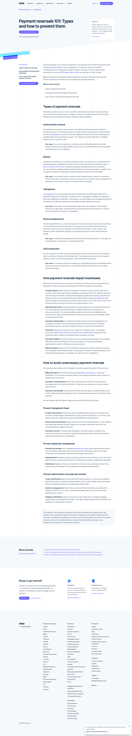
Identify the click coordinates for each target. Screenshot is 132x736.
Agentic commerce (73, 631)
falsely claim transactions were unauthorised (75, 332)
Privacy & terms (97, 639)
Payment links (47, 669)
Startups (70, 629)
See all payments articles (27, 553)
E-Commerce (71, 636)
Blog (93, 631)
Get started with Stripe (28, 32)
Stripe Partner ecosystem (75, 694)
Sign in (94, 3)
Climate (45, 642)
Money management (73, 652)
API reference (71, 706)
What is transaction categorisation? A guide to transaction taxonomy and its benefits (74, 555)
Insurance (70, 669)
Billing (45, 634)
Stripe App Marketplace (74, 691)
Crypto (45, 647)
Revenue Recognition (49, 679)
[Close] (128, 726)
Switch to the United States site (96, 731)
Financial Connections (50, 654)
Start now (23, 598)
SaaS (69, 657)
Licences (94, 646)
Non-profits (71, 674)
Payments (37, 9)
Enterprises (71, 626)
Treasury (46, 689)
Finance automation (73, 642)
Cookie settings (97, 651)
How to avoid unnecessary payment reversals (27, 77)
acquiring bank (55, 134)
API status (70, 708)
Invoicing (46, 659)
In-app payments (72, 647)
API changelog (71, 711)
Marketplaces (71, 649)
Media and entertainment (75, 672)
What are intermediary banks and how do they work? (62, 550)
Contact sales (105, 3)
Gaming (69, 664)
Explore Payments (73, 598)
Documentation (72, 703)
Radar (45, 677)
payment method (55, 67)
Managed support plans (99, 681)
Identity (45, 657)
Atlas (44, 629)
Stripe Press (95, 668)
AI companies (71, 659)
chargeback (49, 194)
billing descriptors (88, 373)
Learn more (95, 36)
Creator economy (72, 662)
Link (44, 664)
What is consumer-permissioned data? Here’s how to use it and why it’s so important (73, 552)
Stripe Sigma (47, 682)
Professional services (74, 677)
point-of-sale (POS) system (53, 167)
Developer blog (72, 718)
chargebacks (100, 298)
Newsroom (95, 666)
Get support (95, 678)
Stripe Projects (72, 716)
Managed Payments (49, 667)
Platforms (70, 654)
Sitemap (94, 649)
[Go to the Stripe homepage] (21, 624)
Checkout (46, 639)
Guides (94, 626)
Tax (44, 684)
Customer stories (97, 629)
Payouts (45, 674)
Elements (46, 652)
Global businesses (73, 644)
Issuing (45, 662)
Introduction (23, 64)
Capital (45, 636)
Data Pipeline (47, 649)
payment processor (81, 448)
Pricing (69, 3)
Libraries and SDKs (73, 713)
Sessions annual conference (100, 636)
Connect (45, 644)
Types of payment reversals (28, 68)
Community (95, 634)
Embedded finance (73, 639)
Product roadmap (97, 661)
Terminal (46, 687)
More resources (25, 9)
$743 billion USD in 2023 (69, 72)
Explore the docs (97, 593)
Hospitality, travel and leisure (76, 667)
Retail (69, 682)
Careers (94, 663)
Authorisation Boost (49, 631)
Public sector (71, 679)
